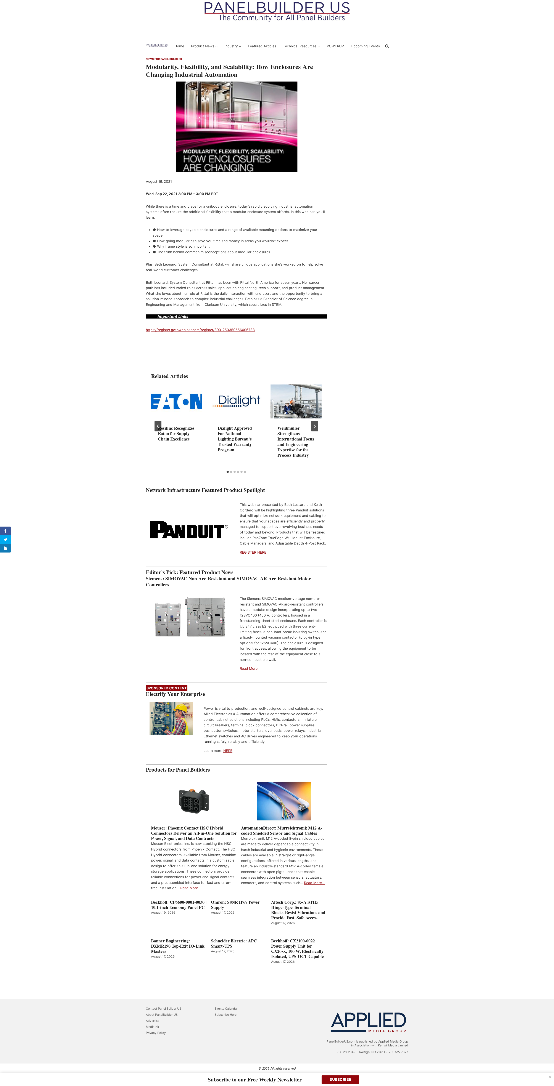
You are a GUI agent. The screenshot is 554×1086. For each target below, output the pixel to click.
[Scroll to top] (546, 1073)
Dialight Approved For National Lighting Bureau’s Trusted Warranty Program (235, 439)
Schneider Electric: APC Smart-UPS (234, 943)
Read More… (190, 888)
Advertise (152, 1020)
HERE (227, 750)
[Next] (314, 426)
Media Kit (152, 1026)
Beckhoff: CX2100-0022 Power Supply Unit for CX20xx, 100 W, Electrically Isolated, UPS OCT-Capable (297, 948)
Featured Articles (262, 46)
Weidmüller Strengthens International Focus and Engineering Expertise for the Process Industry (295, 441)
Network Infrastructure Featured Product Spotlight (205, 490)
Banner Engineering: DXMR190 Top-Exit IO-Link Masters (178, 946)
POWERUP (335, 46)
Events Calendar (226, 1008)
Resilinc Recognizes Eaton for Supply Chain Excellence (176, 433)
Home (179, 46)
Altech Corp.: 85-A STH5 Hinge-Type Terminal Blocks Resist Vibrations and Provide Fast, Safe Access (298, 910)
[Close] (550, 1077)
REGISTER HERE (253, 552)
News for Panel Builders (164, 59)
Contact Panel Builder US (163, 1008)
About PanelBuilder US (162, 1014)
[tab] (228, 472)
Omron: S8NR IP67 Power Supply (235, 905)
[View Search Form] (387, 46)
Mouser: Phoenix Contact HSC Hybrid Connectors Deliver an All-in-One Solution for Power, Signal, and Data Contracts (194, 833)
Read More (249, 668)
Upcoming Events (365, 46)
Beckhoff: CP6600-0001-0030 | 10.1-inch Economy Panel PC (178, 905)
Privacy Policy (156, 1033)
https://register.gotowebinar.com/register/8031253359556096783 (200, 330)
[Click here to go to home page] (157, 46)
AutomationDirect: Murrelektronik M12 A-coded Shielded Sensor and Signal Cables (281, 830)
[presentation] (176, 401)
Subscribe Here (226, 1014)
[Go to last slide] (158, 426)
